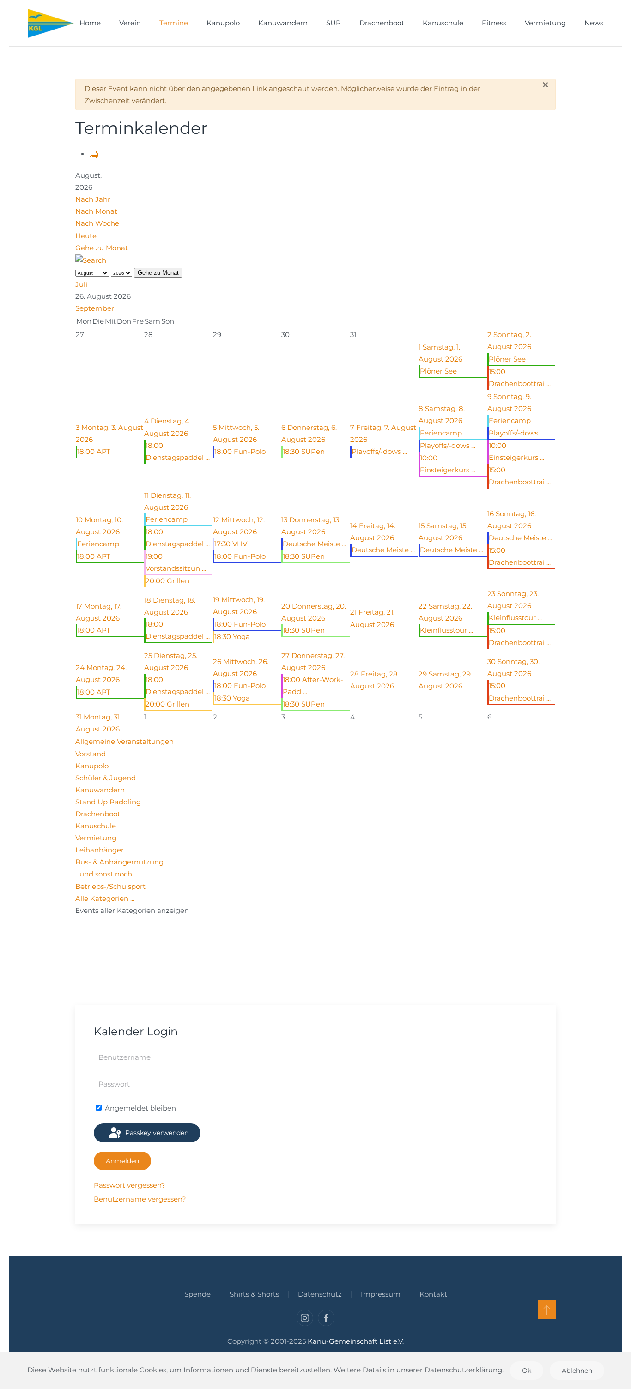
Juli (81, 284)
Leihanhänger (99, 849)
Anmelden (122, 1161)
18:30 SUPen (304, 451)
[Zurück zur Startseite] (51, 23)
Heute (86, 235)
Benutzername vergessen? (140, 1199)
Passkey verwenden (155, 1133)
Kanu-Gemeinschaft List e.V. (356, 1341)
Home (90, 22)
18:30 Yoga (232, 636)
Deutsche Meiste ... (314, 543)
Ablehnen (577, 1370)
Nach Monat (96, 211)
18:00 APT (93, 451)
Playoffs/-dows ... (379, 451)
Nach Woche (97, 223)
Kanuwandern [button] (283, 22)
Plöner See (438, 371)
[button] (547, 1309)
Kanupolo (92, 765)
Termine (173, 22)
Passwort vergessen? (129, 1185)
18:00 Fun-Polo (240, 451)
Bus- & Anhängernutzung (119, 862)
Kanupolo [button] (223, 22)
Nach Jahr (92, 199)
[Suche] (90, 259)
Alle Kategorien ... (104, 898)
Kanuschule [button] (443, 22)
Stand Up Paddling (108, 801)
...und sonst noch (103, 874)
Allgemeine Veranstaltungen (124, 741)
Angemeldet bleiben (139, 1108)
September (94, 308)
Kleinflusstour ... (446, 630)
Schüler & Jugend (105, 777)
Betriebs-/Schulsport (110, 886)
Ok (526, 1370)
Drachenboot (381, 22)
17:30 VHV (230, 543)
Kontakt (433, 1294)
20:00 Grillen (167, 580)
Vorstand (90, 753)
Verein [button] (130, 22)
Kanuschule (95, 825)
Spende (197, 1294)
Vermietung (545, 22)
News (593, 22)
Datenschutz (320, 1294)
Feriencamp (441, 433)
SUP (333, 22)
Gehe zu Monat (101, 247)
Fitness (494, 22)
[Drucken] (93, 154)
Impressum (380, 1294)
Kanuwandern (100, 789)
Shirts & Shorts (254, 1294)
